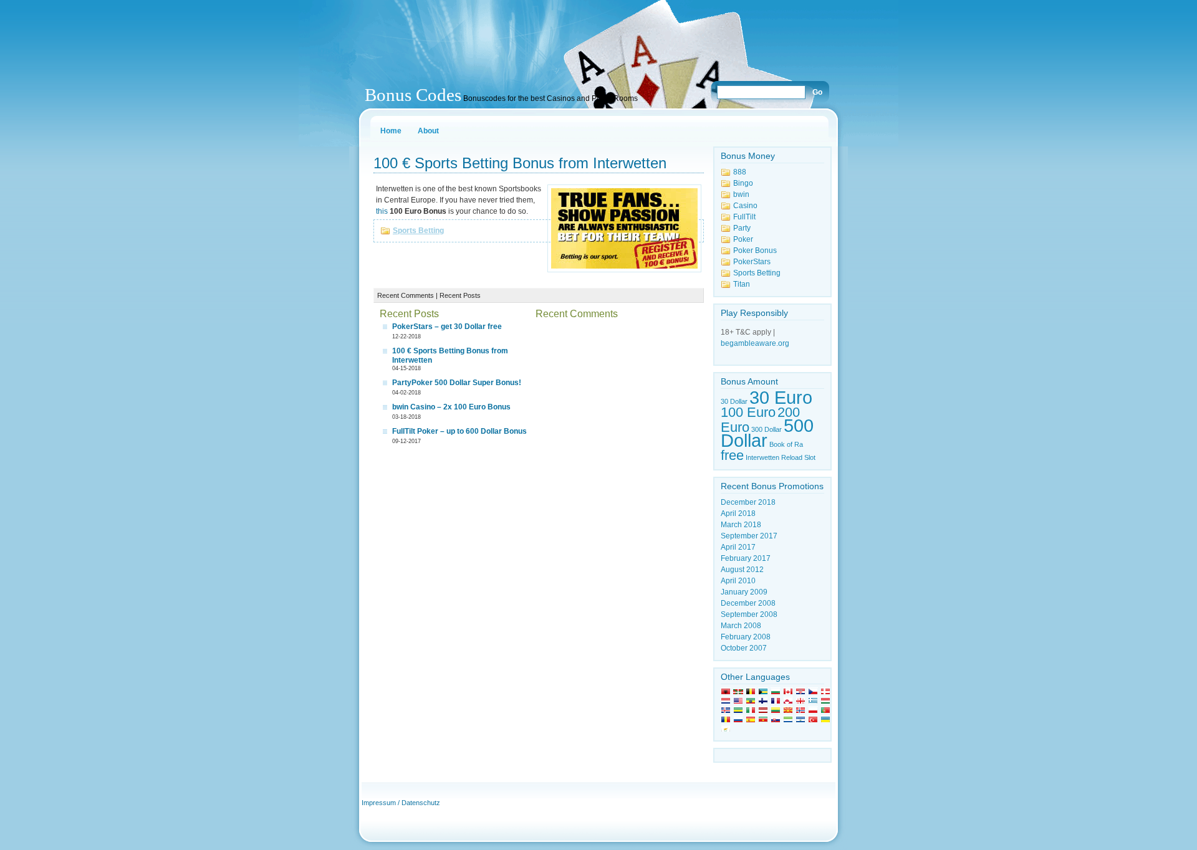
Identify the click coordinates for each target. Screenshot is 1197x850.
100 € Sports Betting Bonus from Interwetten (519, 163)
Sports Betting (418, 230)
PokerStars (752, 261)
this (382, 211)
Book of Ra (786, 444)
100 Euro (748, 412)
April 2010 (738, 580)
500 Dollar (767, 433)
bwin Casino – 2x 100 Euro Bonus (451, 407)
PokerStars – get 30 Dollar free (447, 326)
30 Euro (780, 397)
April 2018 (738, 513)
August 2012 (742, 569)
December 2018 (748, 502)
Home (390, 131)
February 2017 (746, 558)
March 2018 (741, 524)
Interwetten (762, 457)
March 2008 (741, 625)
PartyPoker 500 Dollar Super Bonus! (456, 382)
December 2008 (748, 603)
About (428, 131)
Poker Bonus (755, 250)
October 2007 (744, 648)
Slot (809, 457)
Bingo (743, 183)
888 (739, 172)
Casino (745, 205)
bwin (741, 194)
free (732, 455)
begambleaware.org (755, 343)
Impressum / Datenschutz (401, 802)
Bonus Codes (413, 95)
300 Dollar (766, 429)
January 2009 (744, 592)
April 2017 (738, 547)
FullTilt (744, 216)
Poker (743, 239)
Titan (741, 284)
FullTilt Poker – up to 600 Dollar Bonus (459, 431)
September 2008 (749, 614)
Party (742, 228)
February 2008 (746, 637)
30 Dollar (734, 401)
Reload (791, 457)
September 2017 (749, 536)
